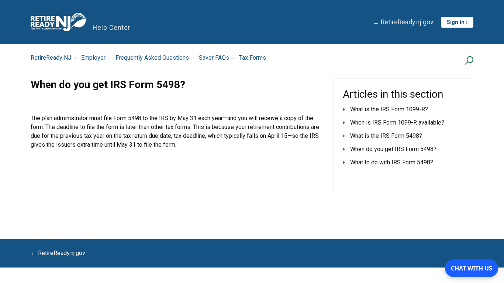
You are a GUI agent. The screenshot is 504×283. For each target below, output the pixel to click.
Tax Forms (252, 57)
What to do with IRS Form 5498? (391, 162)
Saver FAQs (214, 57)
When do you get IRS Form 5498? (393, 149)
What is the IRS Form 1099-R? (389, 109)
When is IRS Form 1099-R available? (397, 122)
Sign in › (457, 22)
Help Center (112, 27)
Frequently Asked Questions (152, 57)
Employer (93, 57)
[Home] (59, 22)
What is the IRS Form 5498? (386, 135)
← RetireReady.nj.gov (403, 22)
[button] (468, 60)
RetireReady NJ (51, 57)
